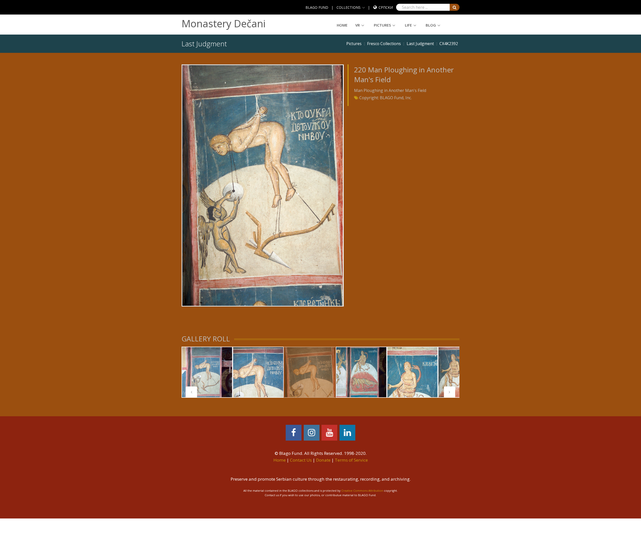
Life (408, 25)
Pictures (382, 25)
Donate (323, 460)
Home (342, 25)
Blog (431, 25)
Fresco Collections (384, 43)
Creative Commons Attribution (362, 490)
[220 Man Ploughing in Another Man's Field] (262, 185)
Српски (386, 7)
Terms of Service (351, 460)
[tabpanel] (207, 372)
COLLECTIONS (349, 7)
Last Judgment (420, 43)
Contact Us (301, 460)
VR (357, 25)
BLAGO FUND (316, 7)
